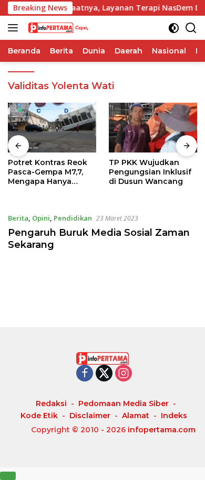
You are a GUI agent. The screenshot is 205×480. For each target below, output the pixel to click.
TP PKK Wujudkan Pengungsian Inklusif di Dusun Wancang (150, 172)
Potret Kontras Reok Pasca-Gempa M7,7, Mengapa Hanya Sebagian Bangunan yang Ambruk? (47, 172)
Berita (18, 218)
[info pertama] (78, 28)
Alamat (135, 415)
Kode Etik (39, 415)
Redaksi (51, 403)
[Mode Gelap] (174, 28)
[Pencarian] (191, 28)
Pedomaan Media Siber (123, 403)
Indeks (174, 415)
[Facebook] (84, 374)
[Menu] (15, 28)
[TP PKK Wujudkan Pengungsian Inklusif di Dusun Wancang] (153, 127)
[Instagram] (123, 374)
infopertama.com (162, 429)
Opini (41, 218)
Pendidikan (73, 218)
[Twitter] (104, 374)
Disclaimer (89, 415)
